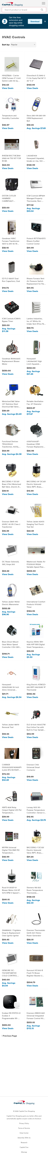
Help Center (24, 1133)
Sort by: (6, 45)
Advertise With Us (24, 1137)
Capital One (24, 1147)
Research (24, 1142)
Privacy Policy (24, 1123)
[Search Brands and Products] (42, 9)
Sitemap (24, 1152)
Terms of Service (24, 1128)
